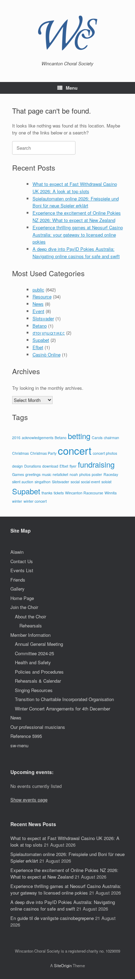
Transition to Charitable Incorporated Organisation (64, 699)
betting (79, 435)
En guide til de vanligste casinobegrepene (52, 918)
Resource (42, 296)
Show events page (28, 799)
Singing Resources (34, 690)
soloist (106, 481)
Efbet (38, 347)
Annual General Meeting (39, 644)
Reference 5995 (26, 736)
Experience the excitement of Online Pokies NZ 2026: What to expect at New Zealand (77, 216)
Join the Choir (24, 607)
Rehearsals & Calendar (38, 680)
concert (74, 450)
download (50, 466)
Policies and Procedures (39, 671)
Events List (21, 570)
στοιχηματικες (49, 332)
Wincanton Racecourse (84, 492)
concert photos (105, 453)
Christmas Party (43, 453)
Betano (40, 325)
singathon (43, 481)
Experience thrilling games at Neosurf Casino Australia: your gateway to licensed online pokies (78, 234)
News (38, 304)
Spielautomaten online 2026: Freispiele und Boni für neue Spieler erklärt (76, 202)
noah (74, 474)
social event (90, 481)
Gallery (17, 588)
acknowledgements (37, 437)
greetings (32, 474)
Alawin (17, 552)
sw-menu (19, 745)
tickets (59, 492)
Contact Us (21, 561)
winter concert (35, 501)
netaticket (60, 474)
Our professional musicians (37, 727)
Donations (32, 466)
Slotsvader (43, 318)
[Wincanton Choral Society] (67, 33)
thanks (47, 492)
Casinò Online (47, 354)
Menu (72, 87)
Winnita (111, 492)
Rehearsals (30, 625)
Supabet (41, 340)
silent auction (22, 481)
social (75, 481)
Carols (97, 437)
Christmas (20, 453)
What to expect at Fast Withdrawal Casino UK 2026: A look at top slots (75, 188)
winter (17, 501)
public (38, 289)
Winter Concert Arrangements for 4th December (62, 708)
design (17, 466)
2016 (16, 437)
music (46, 474)
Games (18, 474)
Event (38, 311)
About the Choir (30, 616)
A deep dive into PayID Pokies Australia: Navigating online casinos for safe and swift (76, 253)
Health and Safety (33, 662)
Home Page (22, 598)
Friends (17, 579)
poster (97, 474)
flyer (73, 466)
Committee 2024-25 (34, 653)
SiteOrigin (63, 965)
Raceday (111, 474)
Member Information (30, 635)
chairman (111, 437)
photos (84, 474)
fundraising (96, 464)
